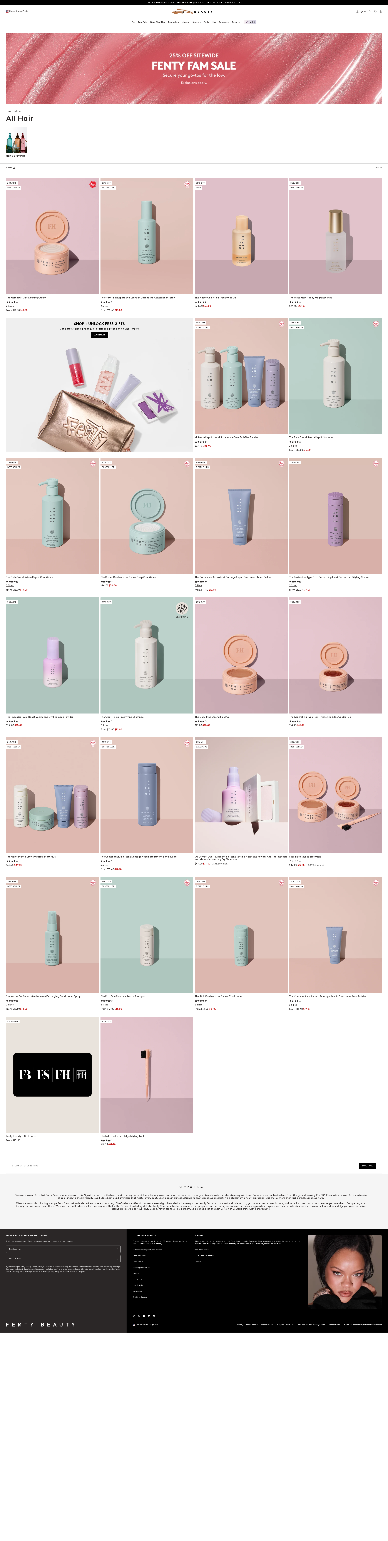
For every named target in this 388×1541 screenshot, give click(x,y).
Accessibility (334, 1325)
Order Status (138, 1261)
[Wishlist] (375, 11)
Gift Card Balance (140, 1297)
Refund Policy (267, 1325)
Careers (198, 1261)
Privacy (240, 1325)
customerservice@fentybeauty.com (147, 1249)
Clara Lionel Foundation (204, 1255)
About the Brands (202, 1249)
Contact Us (137, 1279)
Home (8, 111)
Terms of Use (252, 1325)
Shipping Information (141, 1267)
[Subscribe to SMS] (117, 1259)
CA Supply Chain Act (285, 1325)
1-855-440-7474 (139, 1255)
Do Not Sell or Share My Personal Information (362, 1325)
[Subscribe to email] (117, 1249)
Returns (136, 1273)
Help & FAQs (138, 1285)
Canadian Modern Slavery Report (311, 1325)
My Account (137, 1291)
